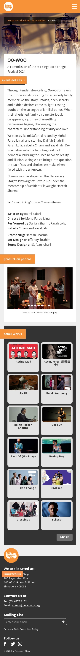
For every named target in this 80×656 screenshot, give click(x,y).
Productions (23, 20)
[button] (74, 6)
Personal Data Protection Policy (21, 629)
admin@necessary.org (26, 605)
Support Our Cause (12, 574)
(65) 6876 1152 (18, 601)
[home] (8, 6)
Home (10, 20)
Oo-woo (52, 20)
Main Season (39, 20)
